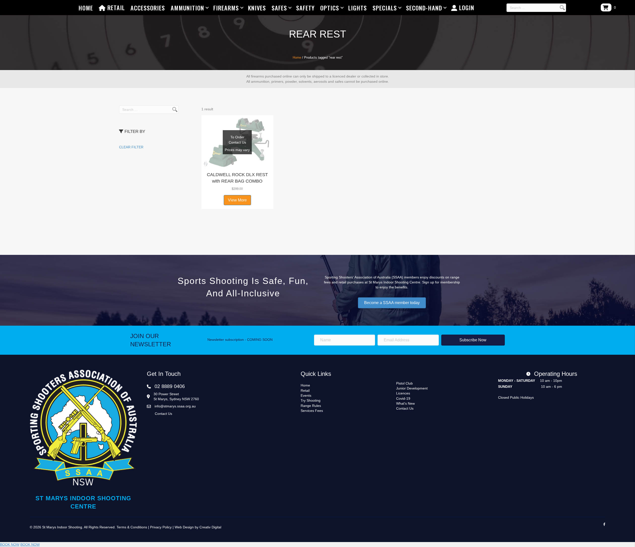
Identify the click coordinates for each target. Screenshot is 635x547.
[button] (237, 163)
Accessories (147, 7)
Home (85, 7)
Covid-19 (403, 398)
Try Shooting (310, 400)
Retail (115, 7)
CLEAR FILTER (131, 147)
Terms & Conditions (132, 527)
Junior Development (412, 388)
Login (465, 7)
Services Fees (312, 411)
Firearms (226, 7)
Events (306, 395)
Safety (305, 7)
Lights (357, 7)
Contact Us (163, 414)
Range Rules (311, 406)
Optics (329, 7)
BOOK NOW (9, 545)
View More (237, 200)
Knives (257, 7)
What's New (405, 403)
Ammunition (187, 7)
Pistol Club (404, 383)
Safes (279, 7)
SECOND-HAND (424, 7)
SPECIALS (385, 7)
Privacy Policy (161, 527)
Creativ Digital (210, 527)
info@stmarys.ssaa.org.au (175, 406)
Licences (403, 393)
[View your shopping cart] (606, 7)
